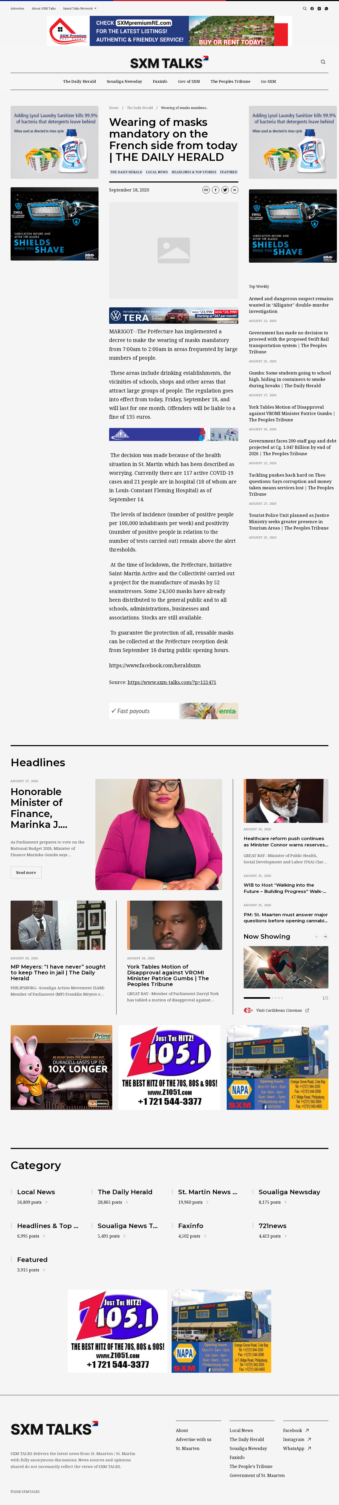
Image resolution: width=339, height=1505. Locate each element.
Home (114, 108)
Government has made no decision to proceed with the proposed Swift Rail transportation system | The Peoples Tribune (289, 342)
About (182, 1430)
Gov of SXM (189, 81)
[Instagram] (319, 9)
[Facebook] (312, 9)
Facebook (292, 1430)
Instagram (293, 1439)
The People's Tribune (251, 1466)
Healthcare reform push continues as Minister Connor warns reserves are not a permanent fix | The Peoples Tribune (284, 842)
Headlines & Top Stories (194, 172)
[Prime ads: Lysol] (55, 142)
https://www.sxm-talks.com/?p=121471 (172, 682)
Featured (228, 172)
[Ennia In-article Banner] (173, 711)
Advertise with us (193, 1439)
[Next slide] (325, 936)
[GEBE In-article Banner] (173, 434)
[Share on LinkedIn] (234, 190)
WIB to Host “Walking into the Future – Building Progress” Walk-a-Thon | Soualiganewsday (285, 888)
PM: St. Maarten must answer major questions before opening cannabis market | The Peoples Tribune (286, 918)
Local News (157, 172)
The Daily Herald (79, 81)
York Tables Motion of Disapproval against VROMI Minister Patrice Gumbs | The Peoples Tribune (292, 413)
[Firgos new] (277, 1068)
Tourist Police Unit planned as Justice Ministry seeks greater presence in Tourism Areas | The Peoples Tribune (289, 521)
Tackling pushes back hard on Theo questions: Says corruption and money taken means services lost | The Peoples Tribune (291, 484)
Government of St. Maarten (257, 1475)
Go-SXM (268, 81)
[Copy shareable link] (206, 190)
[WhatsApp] (326, 9)
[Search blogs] (305, 8)
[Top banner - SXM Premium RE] (169, 31)
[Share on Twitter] (225, 190)
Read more (29, 872)
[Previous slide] (317, 936)
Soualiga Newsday (124, 81)
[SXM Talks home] (169, 62)
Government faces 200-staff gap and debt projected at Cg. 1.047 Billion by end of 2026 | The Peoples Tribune (292, 447)
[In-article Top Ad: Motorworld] (173, 315)
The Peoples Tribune (230, 81)
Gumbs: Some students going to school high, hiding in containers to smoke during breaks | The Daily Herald (290, 379)
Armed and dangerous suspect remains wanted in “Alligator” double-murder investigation (291, 305)
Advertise (17, 8)
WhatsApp (293, 1448)
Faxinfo (160, 81)
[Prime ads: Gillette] (55, 224)
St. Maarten (187, 1448)
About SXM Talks (44, 8)
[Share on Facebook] (215, 190)
